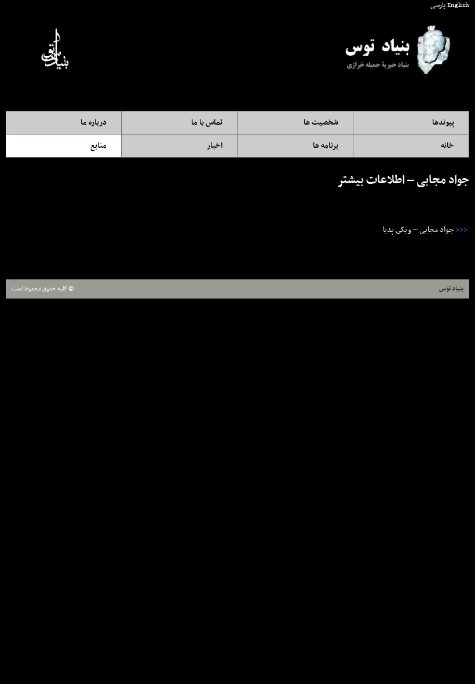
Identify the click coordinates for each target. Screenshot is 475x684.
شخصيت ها (321, 122)
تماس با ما (206, 122)
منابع (98, 145)
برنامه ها (325, 145)
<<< (461, 230)
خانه (447, 145)
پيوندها (443, 122)
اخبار (214, 145)
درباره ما (94, 122)
